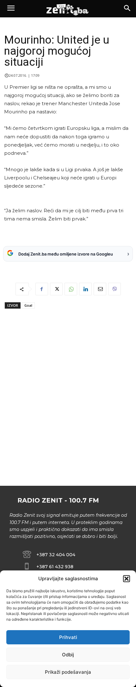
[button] (126, 579)
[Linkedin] (85, 289)
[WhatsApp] (71, 289)
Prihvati (68, 637)
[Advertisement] (68, 409)
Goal (28, 305)
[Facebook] (41, 289)
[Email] (100, 289)
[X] (56, 289)
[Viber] (114, 289)
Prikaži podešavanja (68, 672)
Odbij (68, 655)
